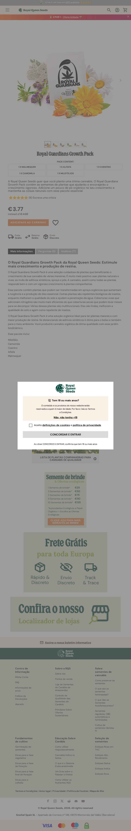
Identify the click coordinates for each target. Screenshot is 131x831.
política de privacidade (87, 425)
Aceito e (67, 425)
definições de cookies (56, 425)
